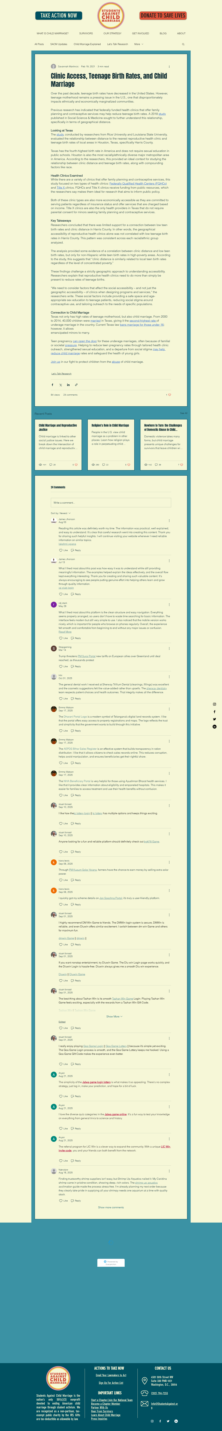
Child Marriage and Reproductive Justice (58, 427)
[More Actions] (169, 521)
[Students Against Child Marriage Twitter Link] (214, 719)
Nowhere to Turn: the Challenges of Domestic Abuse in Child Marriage (163, 427)
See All (183, 413)
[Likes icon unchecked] (61, 550)
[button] (183, 44)
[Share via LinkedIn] (68, 384)
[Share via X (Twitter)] (60, 384)
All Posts (39, 44)
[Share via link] (76, 384)
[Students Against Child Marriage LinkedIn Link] (214, 727)
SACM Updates (58, 44)
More (137, 44)
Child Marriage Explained (87, 44)
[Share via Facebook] (52, 384)
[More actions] (169, 66)
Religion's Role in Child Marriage (110, 425)
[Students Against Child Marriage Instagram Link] (214, 704)
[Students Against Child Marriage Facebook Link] (214, 712)
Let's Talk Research (117, 44)
